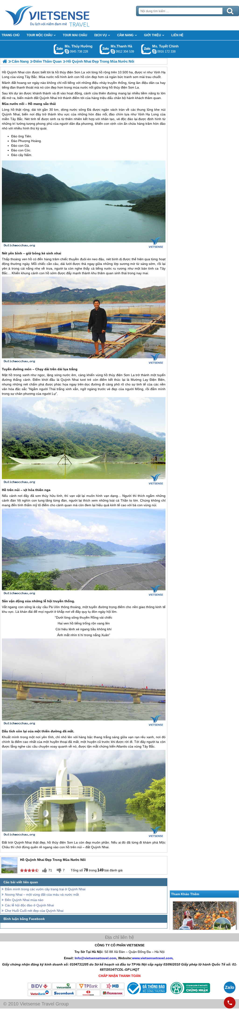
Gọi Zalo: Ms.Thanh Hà (104, 49)
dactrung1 (66, 51)
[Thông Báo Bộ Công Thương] (146, 995)
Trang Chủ (59, 15)
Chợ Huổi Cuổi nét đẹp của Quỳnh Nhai (34, 910)
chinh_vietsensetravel (154, 51)
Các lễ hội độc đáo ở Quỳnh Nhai (29, 905)
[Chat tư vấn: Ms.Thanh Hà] (112, 51)
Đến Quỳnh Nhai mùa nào (24, 900)
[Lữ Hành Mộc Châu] (5, 61)
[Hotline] (229, 1002)
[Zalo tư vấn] (229, 987)
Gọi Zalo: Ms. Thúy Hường (58, 49)
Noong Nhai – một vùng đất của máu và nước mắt (42, 894)
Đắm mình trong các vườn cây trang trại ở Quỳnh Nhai (45, 889)
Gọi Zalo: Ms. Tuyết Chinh (146, 49)
